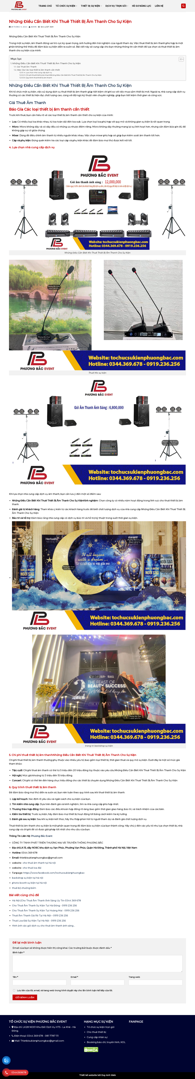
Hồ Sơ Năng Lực (141, 6)
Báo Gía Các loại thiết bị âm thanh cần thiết (38, 70)
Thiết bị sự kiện (90, 6)
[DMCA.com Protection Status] (91, 1049)
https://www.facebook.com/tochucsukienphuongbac (54, 873)
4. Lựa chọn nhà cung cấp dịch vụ (38, 73)
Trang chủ (45, 6)
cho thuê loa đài (32, 868)
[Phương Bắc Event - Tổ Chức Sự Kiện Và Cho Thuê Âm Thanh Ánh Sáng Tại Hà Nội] (21, 6)
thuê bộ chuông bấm (24, 888)
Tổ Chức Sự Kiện (65, 6)
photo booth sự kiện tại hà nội (29, 883)
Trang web (134, 977)
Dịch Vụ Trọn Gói (115, 6)
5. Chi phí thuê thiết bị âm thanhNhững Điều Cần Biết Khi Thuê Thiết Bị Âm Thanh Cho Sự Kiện (62, 75)
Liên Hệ (159, 6)
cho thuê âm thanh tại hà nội (39, 863)
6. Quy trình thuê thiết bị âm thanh (38, 78)
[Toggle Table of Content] (180, 59)
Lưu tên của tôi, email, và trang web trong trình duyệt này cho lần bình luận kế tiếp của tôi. (64, 990)
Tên (15, 977)
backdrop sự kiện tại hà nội (27, 878)
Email (74, 977)
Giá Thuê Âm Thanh (27, 67)
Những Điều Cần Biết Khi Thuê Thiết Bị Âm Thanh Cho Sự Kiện (46, 63)
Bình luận (18, 952)
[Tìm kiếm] (183, 6)
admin (34, 27)
